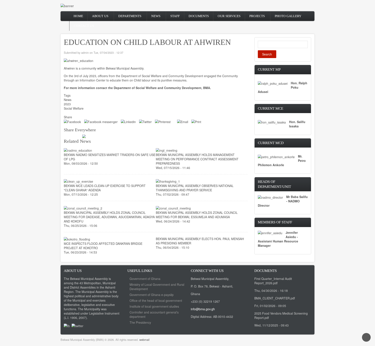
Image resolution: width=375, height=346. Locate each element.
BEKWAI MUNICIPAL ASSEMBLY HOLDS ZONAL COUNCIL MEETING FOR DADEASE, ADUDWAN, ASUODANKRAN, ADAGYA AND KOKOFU (109, 216)
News (155, 16)
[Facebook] (72, 121)
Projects (257, 16)
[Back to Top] (366, 337)
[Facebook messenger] (101, 121)
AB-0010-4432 (223, 316)
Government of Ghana (145, 278)
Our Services (229, 16)
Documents (199, 16)
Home (78, 16)
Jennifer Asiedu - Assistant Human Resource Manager (278, 239)
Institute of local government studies (154, 306)
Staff (175, 16)
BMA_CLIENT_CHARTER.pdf (274, 298)
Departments (129, 16)
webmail (144, 340)
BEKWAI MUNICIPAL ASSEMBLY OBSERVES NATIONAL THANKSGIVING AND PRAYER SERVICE (195, 188)
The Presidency (140, 322)
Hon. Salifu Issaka (297, 124)
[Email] (182, 121)
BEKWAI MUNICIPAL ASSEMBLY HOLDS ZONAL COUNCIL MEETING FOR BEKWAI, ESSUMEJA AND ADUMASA (197, 214)
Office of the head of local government (156, 300)
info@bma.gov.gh (203, 309)
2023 (67, 104)
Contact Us (84, 26)
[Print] (196, 121)
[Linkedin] (128, 121)
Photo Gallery (288, 16)
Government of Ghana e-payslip (152, 294)
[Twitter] (145, 121)
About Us (100, 16)
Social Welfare (74, 108)
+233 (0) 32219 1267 (205, 301)
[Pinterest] (163, 121)
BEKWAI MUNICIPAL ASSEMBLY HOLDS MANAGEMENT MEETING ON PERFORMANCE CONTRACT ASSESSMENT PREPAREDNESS (197, 159)
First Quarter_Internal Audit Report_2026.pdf (273, 280)
